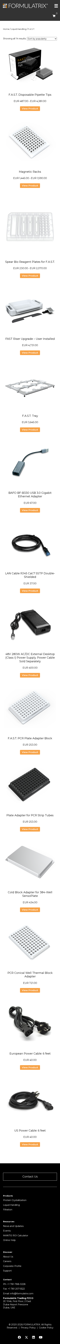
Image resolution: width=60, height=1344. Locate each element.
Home (6, 29)
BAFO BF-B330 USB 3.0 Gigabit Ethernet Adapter (30, 494)
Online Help (9, 1240)
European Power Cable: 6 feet (30, 1053)
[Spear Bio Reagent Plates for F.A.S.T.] (30, 226)
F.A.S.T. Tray (30, 416)
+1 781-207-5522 (16, 1288)
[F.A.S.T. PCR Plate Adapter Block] (30, 709)
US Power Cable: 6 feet (30, 1130)
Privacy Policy (28, 1327)
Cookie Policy (46, 1327)
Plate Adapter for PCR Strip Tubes (30, 815)
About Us (8, 1256)
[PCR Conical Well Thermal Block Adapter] (30, 944)
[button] (30, 1177)
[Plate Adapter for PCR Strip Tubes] (30, 786)
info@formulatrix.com (21, 1293)
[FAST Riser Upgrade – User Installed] (30, 310)
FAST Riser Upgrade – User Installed (30, 339)
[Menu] (56, 6)
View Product (30, 108)
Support (7, 1270)
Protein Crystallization (14, 1200)
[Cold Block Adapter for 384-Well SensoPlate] (30, 863)
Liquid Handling (18, 29)
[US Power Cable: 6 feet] (30, 1101)
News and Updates (13, 1226)
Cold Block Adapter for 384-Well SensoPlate (30, 894)
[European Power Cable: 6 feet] (30, 1024)
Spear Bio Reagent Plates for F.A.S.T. (30, 262)
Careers (7, 1261)
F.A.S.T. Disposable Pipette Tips (30, 94)
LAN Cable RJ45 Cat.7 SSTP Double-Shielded (30, 575)
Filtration (7, 1209)
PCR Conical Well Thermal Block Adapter (30, 974)
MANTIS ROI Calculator (15, 1235)
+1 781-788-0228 (16, 1284)
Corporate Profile (12, 1266)
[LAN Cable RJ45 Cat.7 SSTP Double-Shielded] (30, 544)
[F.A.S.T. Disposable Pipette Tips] (30, 66)
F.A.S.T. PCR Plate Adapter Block (30, 738)
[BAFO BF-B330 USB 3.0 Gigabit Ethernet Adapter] (30, 464)
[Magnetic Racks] (30, 143)
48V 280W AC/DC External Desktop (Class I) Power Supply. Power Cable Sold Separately (30, 657)
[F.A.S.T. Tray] (30, 387)
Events (7, 1230)
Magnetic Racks (30, 171)
